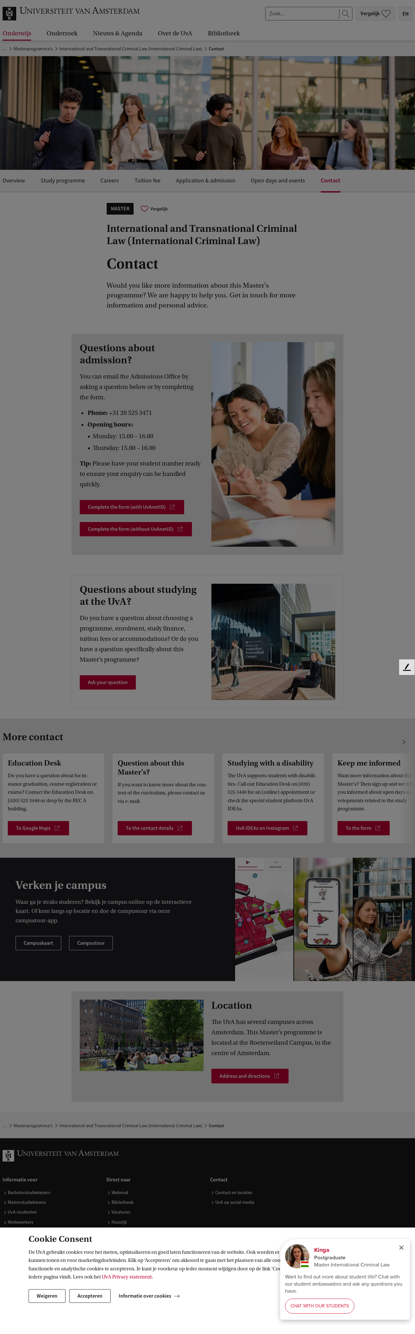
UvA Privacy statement (127, 1277)
